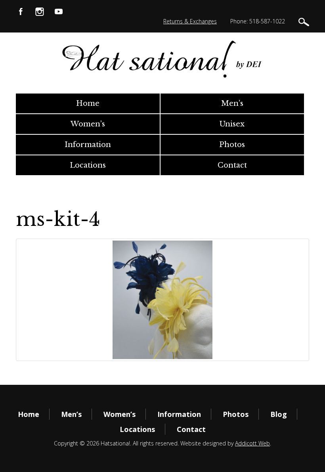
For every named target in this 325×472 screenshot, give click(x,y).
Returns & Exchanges (190, 21)
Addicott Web (252, 443)
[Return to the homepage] (162, 58)
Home (87, 103)
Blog (278, 414)
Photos (232, 144)
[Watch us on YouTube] (58, 11)
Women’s (88, 124)
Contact (232, 165)
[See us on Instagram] (39, 11)
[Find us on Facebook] (20, 11)
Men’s (232, 103)
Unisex (232, 124)
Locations (88, 165)
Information (88, 144)
